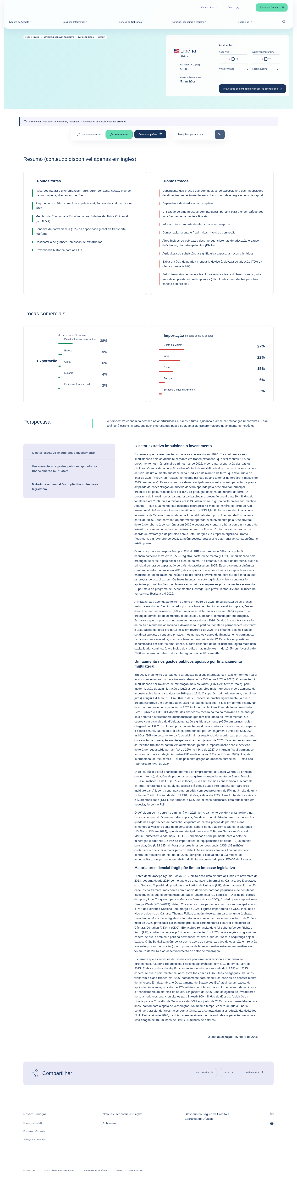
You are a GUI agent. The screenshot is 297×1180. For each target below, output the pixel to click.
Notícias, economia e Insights (122, 1114)
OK (221, 134)
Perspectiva (121, 134)
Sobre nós (109, 1123)
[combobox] (194, 135)
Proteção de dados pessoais (59, 1170)
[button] (20, 22)
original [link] (121, 121)
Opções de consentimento (130, 1170)
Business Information (34, 1131)
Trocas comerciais (91, 134)
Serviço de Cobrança (34, 1139)
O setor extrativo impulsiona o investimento (63, 452)
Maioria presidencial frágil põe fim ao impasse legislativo (65, 487)
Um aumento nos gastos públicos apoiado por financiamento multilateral (64, 469)
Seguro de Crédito (33, 1123)
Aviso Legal (29, 1170)
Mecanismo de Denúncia (95, 1170)
